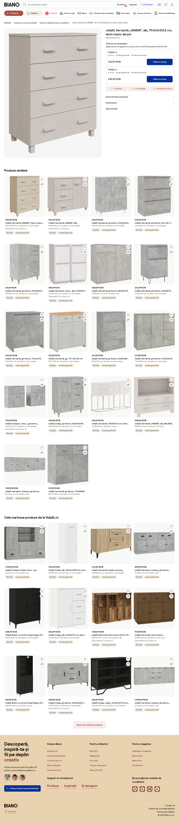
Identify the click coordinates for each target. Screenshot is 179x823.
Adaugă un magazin (141, 751)
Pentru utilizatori (99, 744)
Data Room (137, 765)
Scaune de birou (144, 13)
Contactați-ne (54, 760)
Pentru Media (53, 765)
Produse (53, 786)
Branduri (94, 751)
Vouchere (122, 5)
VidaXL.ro (112, 52)
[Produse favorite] (165, 4)
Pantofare (125, 13)
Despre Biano (54, 744)
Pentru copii (69, 13)
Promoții (53, 13)
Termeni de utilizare (166, 812)
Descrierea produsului (117, 97)
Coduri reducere (98, 765)
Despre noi (52, 751)
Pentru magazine (141, 744)
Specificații (112, 109)
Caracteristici (54, 770)
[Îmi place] (42, 179)
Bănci (84, 13)
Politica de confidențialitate (162, 809)
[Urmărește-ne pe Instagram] (135, 789)
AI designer (148, 5)
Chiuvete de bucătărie (104, 13)
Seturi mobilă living (166, 13)
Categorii (14, 13)
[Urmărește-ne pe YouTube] (149, 789)
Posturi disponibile (56, 756)
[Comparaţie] (42, 184)
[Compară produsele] (159, 4)
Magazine (95, 756)
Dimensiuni (111, 103)
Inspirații (133, 5)
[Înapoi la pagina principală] (12, 4)
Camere (34, 13)
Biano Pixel (137, 756)
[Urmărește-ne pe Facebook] (142, 789)
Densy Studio (96, 770)
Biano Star (137, 760)
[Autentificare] (172, 4)
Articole (94, 760)
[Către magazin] (52, 93)
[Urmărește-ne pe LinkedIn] (157, 789)
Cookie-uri (170, 805)
